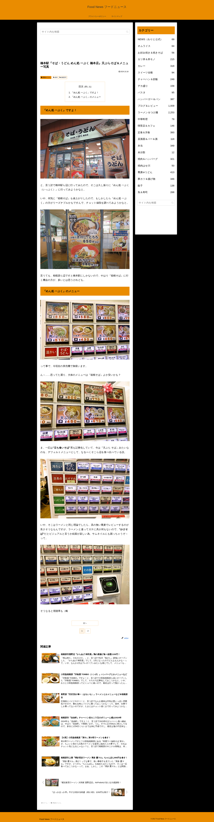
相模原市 (63, 77)
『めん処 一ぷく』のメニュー (86, 97)
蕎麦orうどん (47, 77)
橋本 (56, 77)
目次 (81, 86)
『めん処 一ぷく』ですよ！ (85, 92)
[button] (127, 31)
